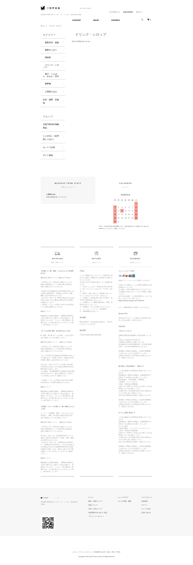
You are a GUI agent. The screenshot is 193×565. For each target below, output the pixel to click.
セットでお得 (49, 147)
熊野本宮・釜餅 (51, 42)
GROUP (96, 20)
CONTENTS (115, 20)
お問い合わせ (146, 512)
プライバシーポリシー (96, 516)
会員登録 (144, 501)
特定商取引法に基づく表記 (97, 512)
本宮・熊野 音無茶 (51, 101)
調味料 (47, 57)
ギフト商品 (48, 155)
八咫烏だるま (50, 91)
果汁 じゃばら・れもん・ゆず (51, 75)
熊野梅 (47, 83)
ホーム (43, 26)
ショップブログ (122, 497)
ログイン (139, 12)
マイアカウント (114, 12)
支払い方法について (95, 509)
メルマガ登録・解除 (124, 501)
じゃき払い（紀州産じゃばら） (51, 137)
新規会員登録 (128, 12)
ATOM (118, 552)
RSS (113, 552)
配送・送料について (95, 501)
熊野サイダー (50, 49)
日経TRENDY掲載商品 (51, 126)
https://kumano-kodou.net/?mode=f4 (131, 300)
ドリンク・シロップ (54, 26)
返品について (93, 505)
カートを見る (146, 509)
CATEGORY (76, 20)
